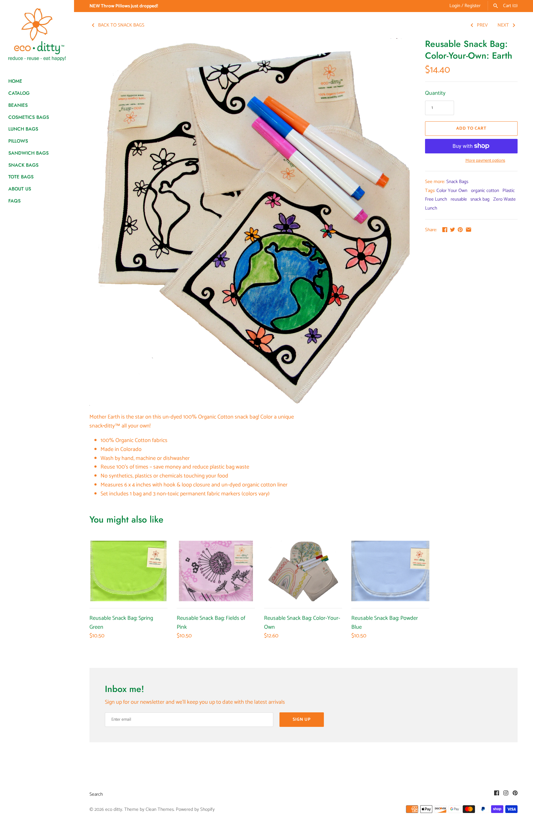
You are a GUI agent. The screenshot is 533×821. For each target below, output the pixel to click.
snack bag (480, 199)
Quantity (435, 93)
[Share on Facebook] (444, 229)
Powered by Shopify (195, 809)
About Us (19, 188)
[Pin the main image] (460, 229)
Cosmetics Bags (28, 117)
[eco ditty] (37, 34)
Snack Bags (23, 165)
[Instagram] (505, 794)
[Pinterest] (515, 794)
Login (454, 6)
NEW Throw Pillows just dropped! (123, 6)
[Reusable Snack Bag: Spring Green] (128, 571)
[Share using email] (468, 229)
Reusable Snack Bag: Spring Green (121, 623)
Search (96, 794)
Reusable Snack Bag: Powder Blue (384, 623)
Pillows (18, 141)
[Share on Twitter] (452, 229)
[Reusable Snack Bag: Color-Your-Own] (303, 571)
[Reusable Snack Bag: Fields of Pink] (216, 571)
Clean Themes (160, 809)
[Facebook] (496, 794)
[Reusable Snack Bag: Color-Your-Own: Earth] (249, 222)
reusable (459, 199)
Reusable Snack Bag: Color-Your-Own (302, 623)
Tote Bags (21, 176)
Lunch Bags (23, 129)
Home (15, 81)
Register (473, 6)
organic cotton (485, 190)
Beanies (18, 105)
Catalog (19, 93)
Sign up (302, 719)
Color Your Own (451, 190)
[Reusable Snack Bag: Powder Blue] (390, 571)
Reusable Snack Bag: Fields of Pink (211, 623)
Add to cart (471, 128)
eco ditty (113, 809)
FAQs (14, 201)
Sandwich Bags (28, 153)
